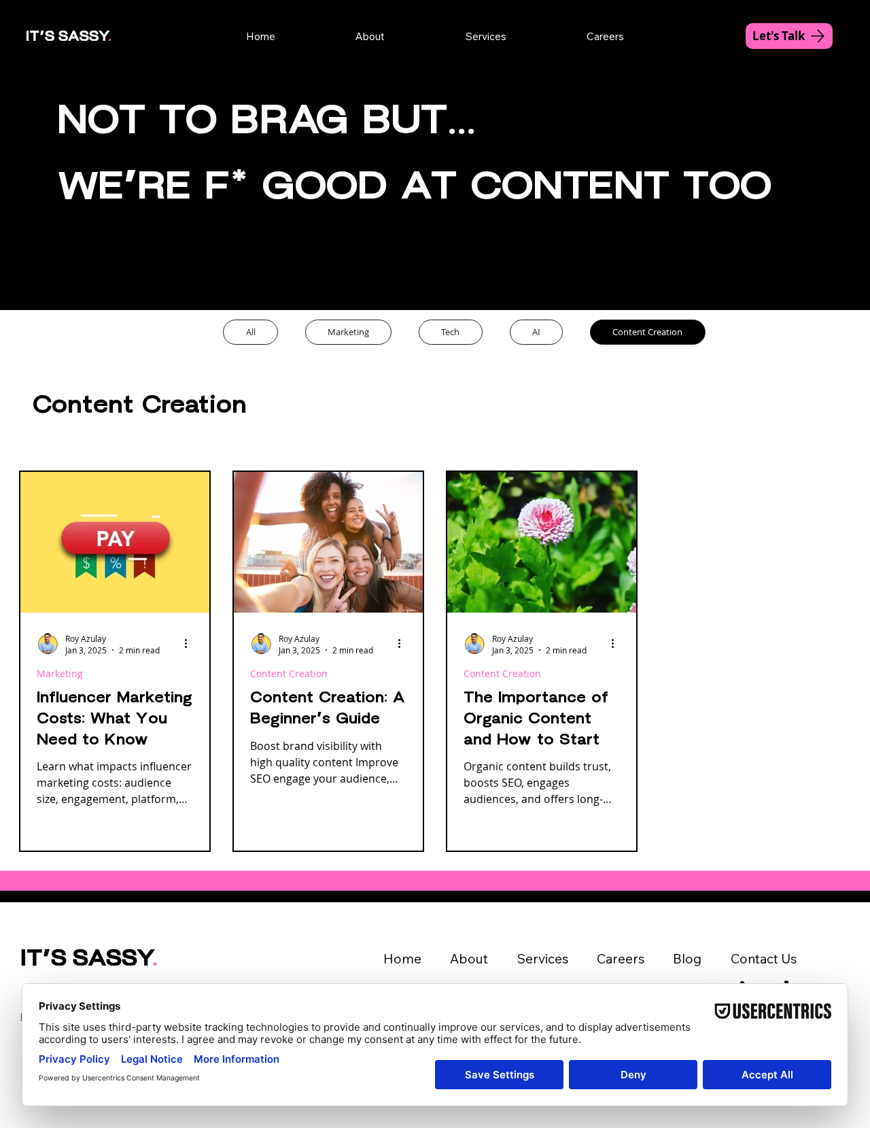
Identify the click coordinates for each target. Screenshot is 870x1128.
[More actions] (191, 644)
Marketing (60, 673)
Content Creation (289, 673)
